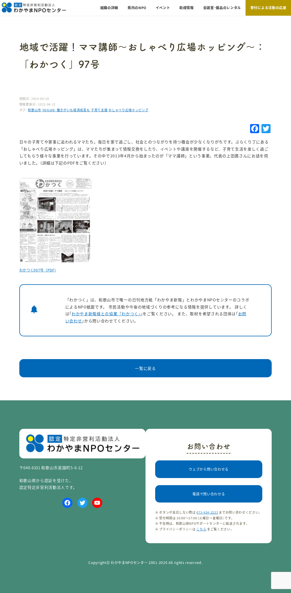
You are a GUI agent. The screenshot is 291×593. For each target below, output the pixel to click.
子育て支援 (99, 110)
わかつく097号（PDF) (37, 269)
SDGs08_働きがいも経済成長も (66, 110)
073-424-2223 (207, 512)
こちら (201, 529)
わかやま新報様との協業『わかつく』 (106, 313)
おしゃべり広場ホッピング (128, 110)
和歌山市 (34, 110)
